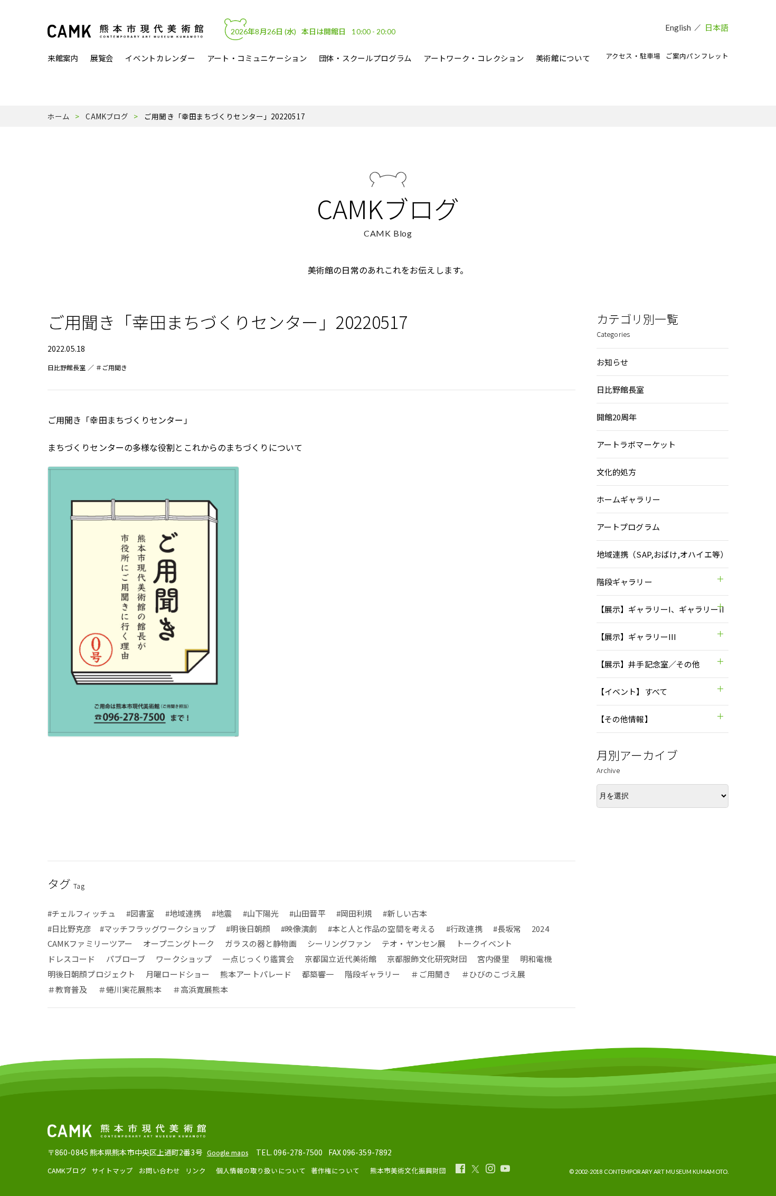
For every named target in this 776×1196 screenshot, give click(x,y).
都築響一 (318, 974)
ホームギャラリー (628, 499)
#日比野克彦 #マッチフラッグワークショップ (131, 928)
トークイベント (484, 943)
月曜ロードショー (178, 974)
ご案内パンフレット (697, 56)
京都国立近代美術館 (340, 958)
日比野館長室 (67, 367)
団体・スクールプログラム (365, 58)
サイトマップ (113, 1170)
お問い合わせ (160, 1170)
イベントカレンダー (160, 58)
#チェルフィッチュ (82, 913)
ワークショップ (184, 958)
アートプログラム (628, 526)
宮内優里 (493, 958)
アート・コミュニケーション (257, 58)
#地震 (222, 913)
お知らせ (612, 362)
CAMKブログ (107, 116)
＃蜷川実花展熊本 (130, 989)
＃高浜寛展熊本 (201, 989)
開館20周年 (617, 416)
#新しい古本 (405, 913)
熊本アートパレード (255, 974)
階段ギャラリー (373, 974)
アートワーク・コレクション (473, 58)
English (678, 27)
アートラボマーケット (636, 444)
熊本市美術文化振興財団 (408, 1170)
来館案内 (63, 58)
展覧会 (101, 58)
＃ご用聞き (112, 367)
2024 (540, 928)
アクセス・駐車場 (632, 56)
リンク (195, 1170)
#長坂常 (507, 928)
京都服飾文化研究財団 (427, 958)
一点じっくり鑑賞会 (258, 958)
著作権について (335, 1170)
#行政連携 (464, 928)
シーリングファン (339, 943)
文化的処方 (617, 471)
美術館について (563, 58)
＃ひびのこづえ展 (493, 974)
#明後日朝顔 (248, 928)
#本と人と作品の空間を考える (382, 928)
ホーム (59, 116)
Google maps (227, 1152)
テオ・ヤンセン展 (414, 943)
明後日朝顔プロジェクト (91, 974)
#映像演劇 (299, 928)
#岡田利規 (354, 913)
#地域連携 (183, 913)
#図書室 (140, 913)
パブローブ (126, 958)
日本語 (716, 27)
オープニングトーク (178, 943)
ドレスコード (72, 958)
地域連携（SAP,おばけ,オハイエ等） (662, 554)
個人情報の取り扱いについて (261, 1170)
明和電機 (536, 958)
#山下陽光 (261, 913)
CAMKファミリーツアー (90, 943)
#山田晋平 (307, 913)
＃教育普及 (68, 989)
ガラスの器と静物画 (261, 943)
